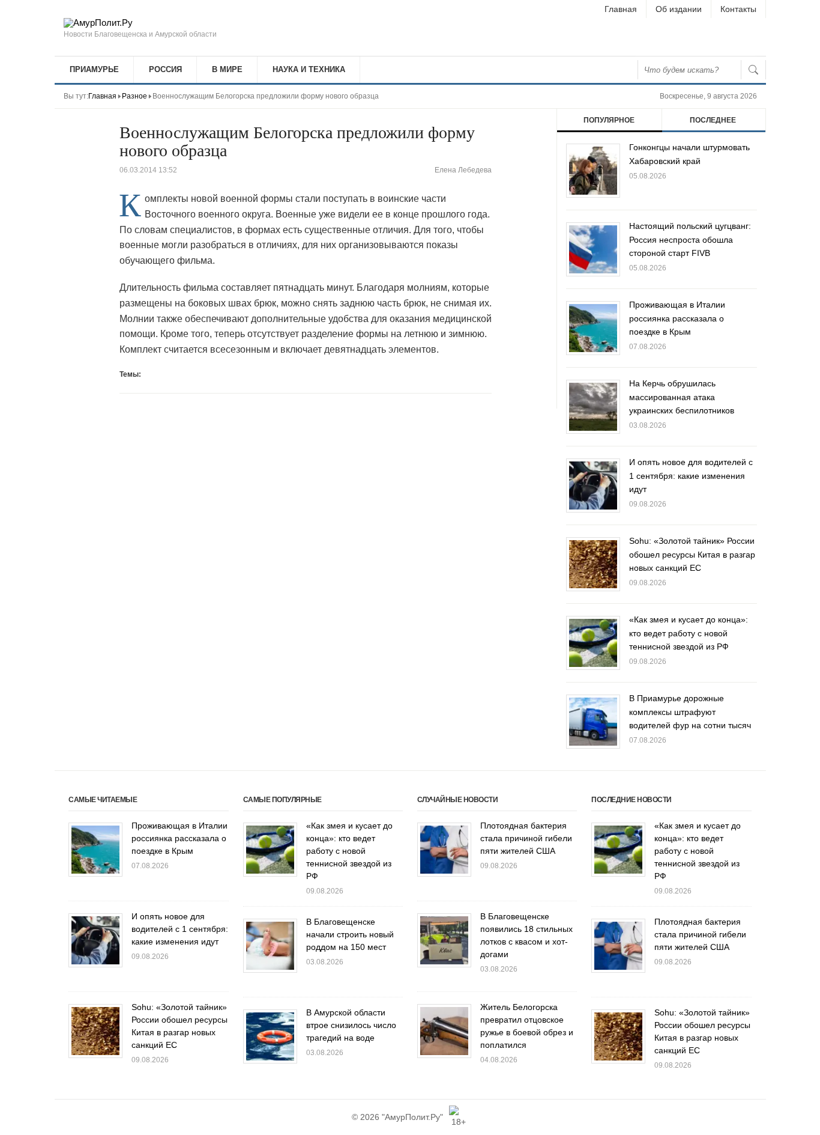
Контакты (738, 9)
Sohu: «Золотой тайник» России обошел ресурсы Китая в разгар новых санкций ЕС (692, 554)
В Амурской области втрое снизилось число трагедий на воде (351, 1025)
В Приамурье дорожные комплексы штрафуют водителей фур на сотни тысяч (690, 711)
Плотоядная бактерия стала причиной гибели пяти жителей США (526, 838)
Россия (165, 69)
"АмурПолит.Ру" (412, 1117)
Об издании (679, 9)
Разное (134, 96)
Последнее (713, 120)
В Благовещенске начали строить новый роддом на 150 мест (350, 934)
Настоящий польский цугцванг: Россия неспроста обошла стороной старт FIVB (690, 239)
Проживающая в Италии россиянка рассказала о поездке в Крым (677, 318)
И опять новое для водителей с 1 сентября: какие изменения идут (691, 475)
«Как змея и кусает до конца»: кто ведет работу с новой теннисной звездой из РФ (688, 633)
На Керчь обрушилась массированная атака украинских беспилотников (681, 397)
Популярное (609, 120)
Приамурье (94, 69)
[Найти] (753, 69)
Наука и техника (309, 69)
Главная (620, 9)
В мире (227, 69)
